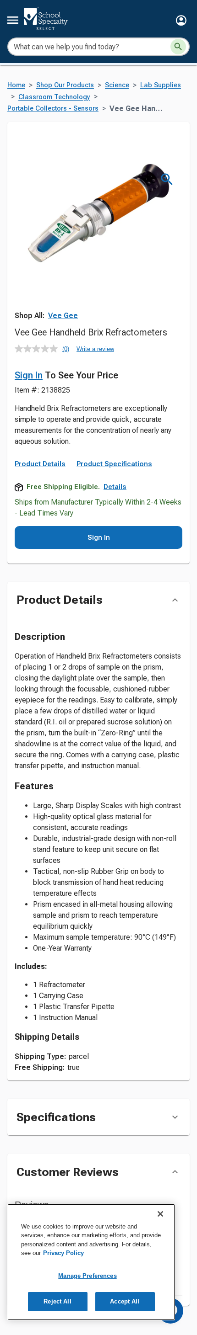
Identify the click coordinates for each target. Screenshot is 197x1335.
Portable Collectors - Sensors (52, 108)
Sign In (29, 375)
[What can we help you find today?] (178, 46)
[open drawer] (13, 20)
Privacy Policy (63, 1253)
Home (16, 85)
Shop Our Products (65, 85)
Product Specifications (114, 464)
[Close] (160, 1214)
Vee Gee (63, 315)
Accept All (124, 1301)
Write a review (95, 349)
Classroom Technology (54, 97)
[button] (181, 20)
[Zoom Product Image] (167, 179)
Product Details (40, 464)
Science (117, 85)
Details (115, 487)
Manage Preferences (87, 1275)
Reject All (57, 1301)
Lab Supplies (160, 85)
